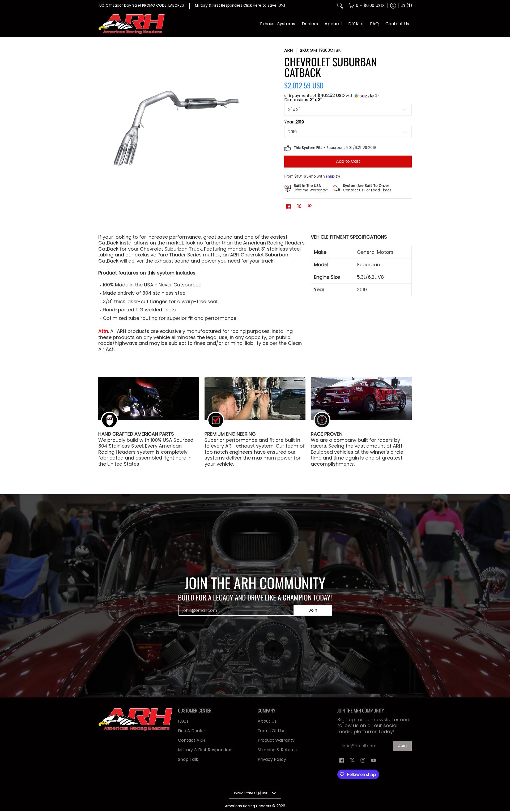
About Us (267, 721)
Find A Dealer (191, 731)
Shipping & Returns (277, 750)
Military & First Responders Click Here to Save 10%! (240, 5)
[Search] (340, 5)
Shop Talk (188, 759)
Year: (294, 122)
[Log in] (393, 5)
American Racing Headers (248, 806)
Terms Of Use (272, 731)
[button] (348, 95)
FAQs (183, 721)
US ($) (406, 5)
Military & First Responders (205, 750)
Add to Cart (348, 161)
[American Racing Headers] (131, 24)
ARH (288, 50)
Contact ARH (191, 740)
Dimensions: (303, 99)
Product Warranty (276, 740)
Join (313, 610)
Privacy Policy (272, 759)
